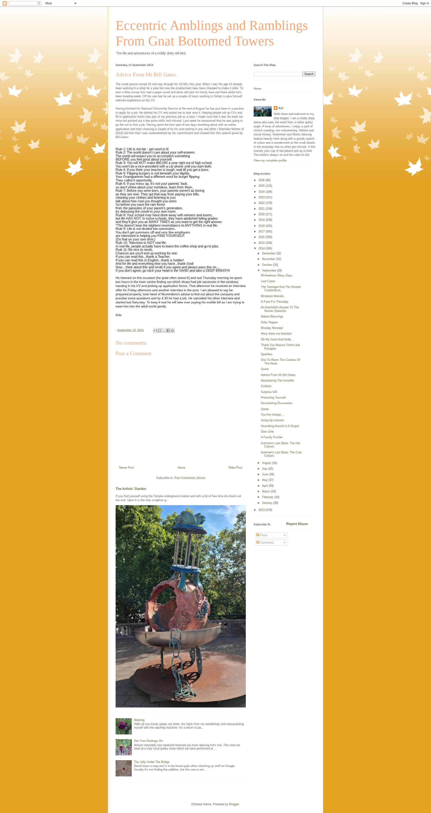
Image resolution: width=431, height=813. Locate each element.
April (265, 485)
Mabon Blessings (272, 316)
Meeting (139, 720)
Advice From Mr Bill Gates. (278, 375)
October (267, 265)
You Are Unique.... (272, 414)
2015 (262, 243)
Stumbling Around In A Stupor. (280, 426)
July (265, 468)
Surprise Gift (269, 392)
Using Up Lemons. (273, 420)
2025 (262, 185)
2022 (262, 203)
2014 (262, 248)
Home (181, 467)
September (269, 270)
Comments (266, 542)
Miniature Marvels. (273, 296)
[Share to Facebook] (168, 330)
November (269, 259)
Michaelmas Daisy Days (276, 275)
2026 (262, 180)
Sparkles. (267, 354)
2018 (262, 225)
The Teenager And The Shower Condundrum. (281, 288)
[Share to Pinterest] (172, 330)
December (269, 253)
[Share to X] (164, 330)
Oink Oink (267, 431)
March (266, 491)
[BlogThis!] (159, 330)
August (267, 463)
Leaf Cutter (268, 281)
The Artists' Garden (131, 489)
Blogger (234, 804)
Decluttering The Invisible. (278, 380)
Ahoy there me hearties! (276, 333)
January (267, 503)
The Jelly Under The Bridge (151, 762)
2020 (262, 214)
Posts (263, 535)
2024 (262, 191)
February (268, 497)
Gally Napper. (269, 322)
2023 (262, 197)
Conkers (266, 386)
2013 (262, 509)
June (265, 474)
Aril (280, 108)
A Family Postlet (271, 437)
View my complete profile (270, 160)
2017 (262, 231)
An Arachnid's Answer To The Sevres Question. (280, 309)
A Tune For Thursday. (275, 301)
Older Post (235, 467)
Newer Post (126, 467)
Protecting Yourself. (273, 397)
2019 (262, 220)
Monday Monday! (272, 328)
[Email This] (155, 330)
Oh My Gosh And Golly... (277, 339)
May (265, 480)
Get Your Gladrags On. (149, 740)
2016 (262, 237)
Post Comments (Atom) (189, 478)
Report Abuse (297, 524)
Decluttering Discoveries (276, 403)
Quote (265, 369)
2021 (262, 208)
